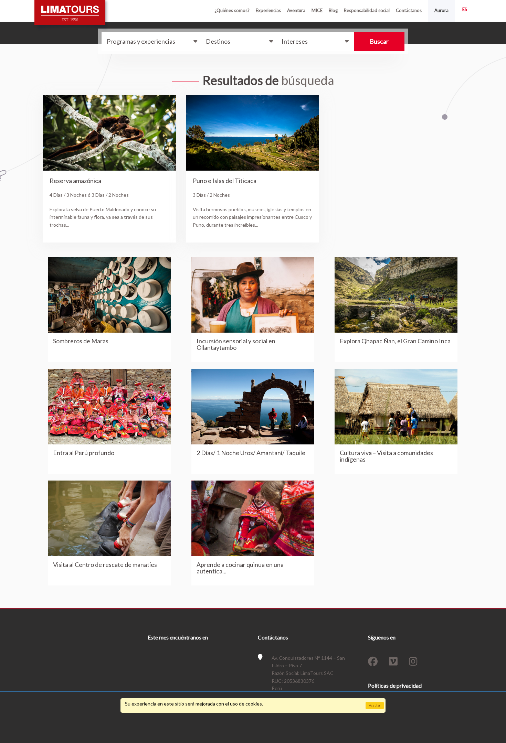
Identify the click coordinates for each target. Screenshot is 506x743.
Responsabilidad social (367, 10)
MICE (317, 10)
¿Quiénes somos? (232, 10)
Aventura (296, 10)
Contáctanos (409, 10)
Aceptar (374, 705)
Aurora (441, 10)
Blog (333, 10)
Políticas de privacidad (395, 685)
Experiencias (268, 10)
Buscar (379, 41)
